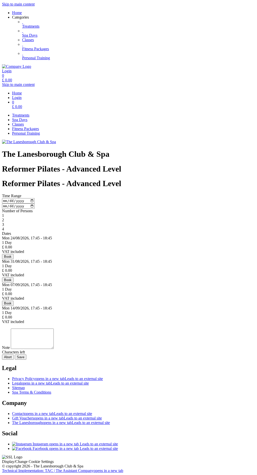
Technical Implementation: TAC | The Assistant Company (62, 470)
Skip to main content (18, 4)
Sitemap (18, 388)
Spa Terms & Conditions (31, 392)
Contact (52, 413)
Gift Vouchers (57, 418)
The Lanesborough (61, 422)
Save (20, 357)
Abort (8, 357)
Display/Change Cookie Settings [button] (28, 461)
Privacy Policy (57, 379)
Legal (50, 383)
